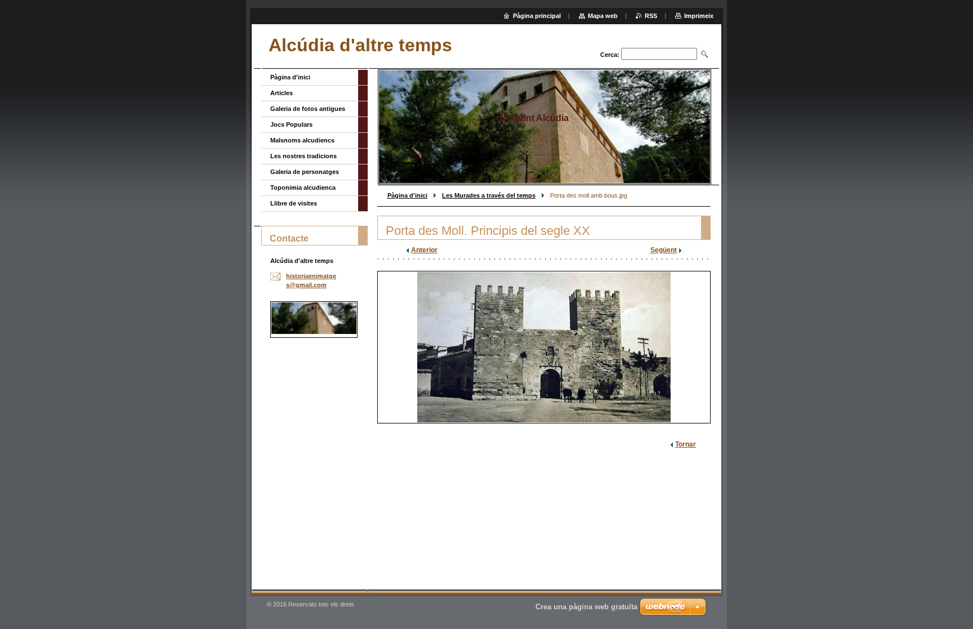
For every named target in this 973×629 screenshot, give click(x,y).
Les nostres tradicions (303, 156)
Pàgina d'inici (407, 195)
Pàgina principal (537, 15)
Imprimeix (698, 15)
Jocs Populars (291, 124)
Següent (663, 250)
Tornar (685, 444)
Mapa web (603, 15)
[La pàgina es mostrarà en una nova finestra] (544, 347)
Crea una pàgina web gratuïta (586, 607)
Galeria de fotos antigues (307, 108)
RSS (651, 15)
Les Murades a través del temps (488, 195)
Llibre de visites (293, 203)
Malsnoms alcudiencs (302, 140)
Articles (281, 93)
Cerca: (609, 54)
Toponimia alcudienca (303, 187)
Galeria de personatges (304, 171)
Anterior (424, 250)
